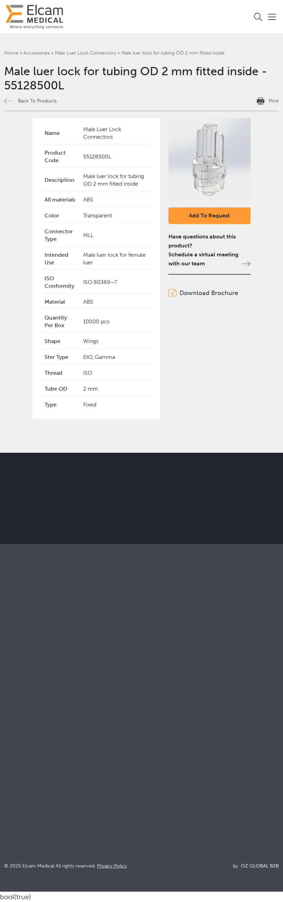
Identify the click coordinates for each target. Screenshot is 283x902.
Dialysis (148, 660)
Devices (14, 660)
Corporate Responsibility (35, 750)
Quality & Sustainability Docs (174, 740)
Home (11, 53)
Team (11, 768)
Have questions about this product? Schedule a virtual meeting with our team (203, 250)
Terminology (154, 750)
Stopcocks (17, 651)
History (13, 787)
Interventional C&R (162, 670)
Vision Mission (22, 740)
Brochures (152, 731)
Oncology (151, 679)
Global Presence (24, 759)
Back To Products (37, 101)
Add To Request (209, 215)
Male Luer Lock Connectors (85, 53)
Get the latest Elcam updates (150, 505)
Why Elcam (18, 731)
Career (12, 778)
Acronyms (151, 759)
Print (274, 101)
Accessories (36, 53)
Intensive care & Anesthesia (172, 651)
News (146, 768)
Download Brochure (208, 293)
